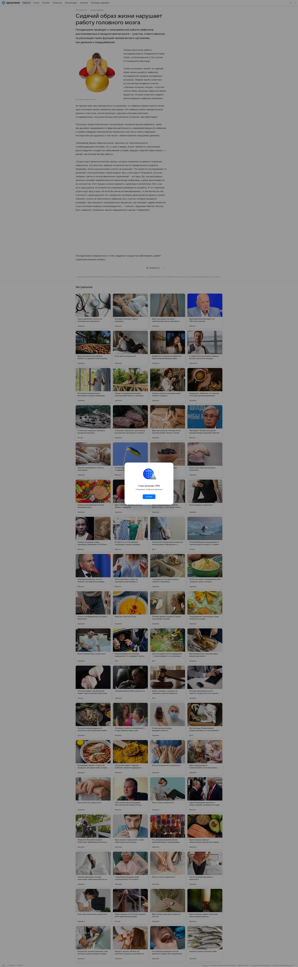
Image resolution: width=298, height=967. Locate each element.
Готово (149, 497)
